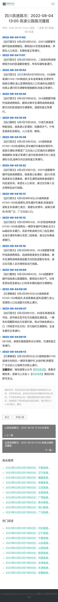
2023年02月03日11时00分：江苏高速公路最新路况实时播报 (28, 487)
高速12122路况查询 (45, 594)
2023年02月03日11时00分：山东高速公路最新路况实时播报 (28, 543)
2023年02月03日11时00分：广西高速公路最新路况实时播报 (28, 497)
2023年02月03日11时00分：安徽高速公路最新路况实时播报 (28, 482)
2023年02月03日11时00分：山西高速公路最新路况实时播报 (28, 547)
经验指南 (39, 369)
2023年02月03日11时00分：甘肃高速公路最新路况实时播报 (28, 492)
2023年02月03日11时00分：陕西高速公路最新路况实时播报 (28, 552)
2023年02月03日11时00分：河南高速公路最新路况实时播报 (28, 557)
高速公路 (20, 417)
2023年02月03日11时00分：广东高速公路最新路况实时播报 (28, 512)
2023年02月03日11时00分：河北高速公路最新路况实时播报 (28, 528)
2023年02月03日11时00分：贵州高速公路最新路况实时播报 (28, 502)
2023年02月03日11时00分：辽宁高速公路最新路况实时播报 (28, 472)
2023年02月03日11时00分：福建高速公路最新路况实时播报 (28, 477)
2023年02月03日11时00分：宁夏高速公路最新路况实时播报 (28, 467)
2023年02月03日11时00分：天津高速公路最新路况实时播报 (28, 567)
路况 (7, 417)
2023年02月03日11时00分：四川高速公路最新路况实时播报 (28, 507)
